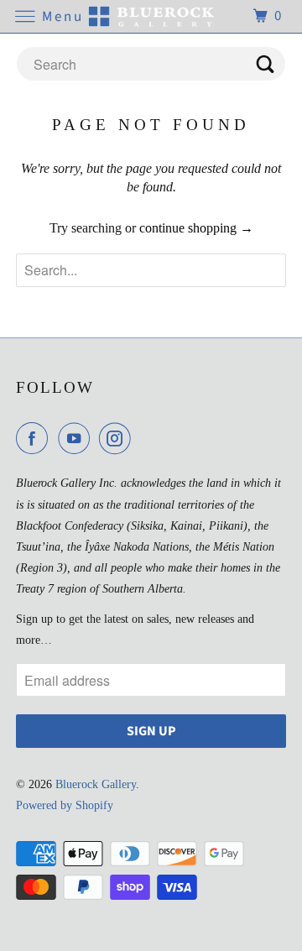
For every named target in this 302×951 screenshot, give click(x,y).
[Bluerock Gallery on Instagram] (118, 438)
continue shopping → (196, 228)
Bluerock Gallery (95, 784)
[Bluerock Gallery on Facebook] (35, 438)
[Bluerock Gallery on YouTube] (77, 438)
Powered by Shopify (64, 805)
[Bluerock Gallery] (151, 16)
